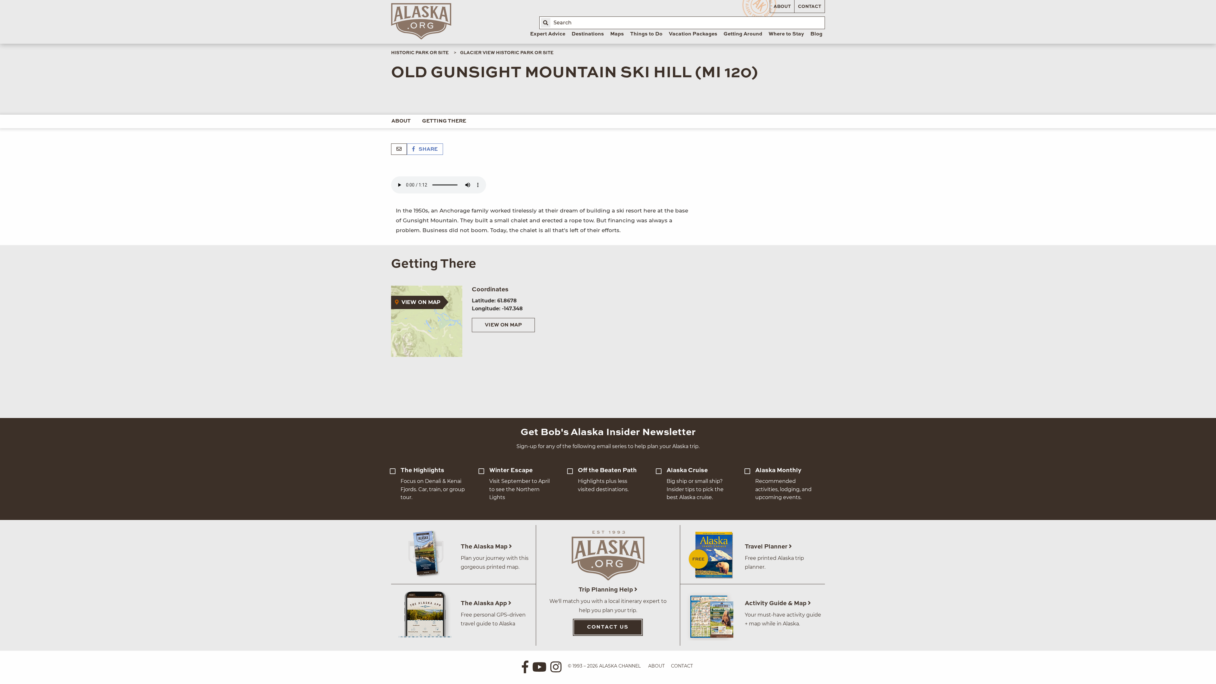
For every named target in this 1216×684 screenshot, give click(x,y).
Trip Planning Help (606, 590)
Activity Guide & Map (776, 603)
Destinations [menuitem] (588, 34)
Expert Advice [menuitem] (547, 34)
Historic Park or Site (420, 53)
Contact (809, 6)
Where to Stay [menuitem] (786, 34)
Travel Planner (767, 547)
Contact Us (608, 627)
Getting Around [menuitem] (743, 34)
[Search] (545, 23)
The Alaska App (484, 603)
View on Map (503, 325)
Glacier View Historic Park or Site (507, 53)
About (782, 6)
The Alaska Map (485, 547)
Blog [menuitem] (816, 34)
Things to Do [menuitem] (646, 34)
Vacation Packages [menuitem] (693, 34)
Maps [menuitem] (617, 34)
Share (427, 149)
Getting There (444, 121)
